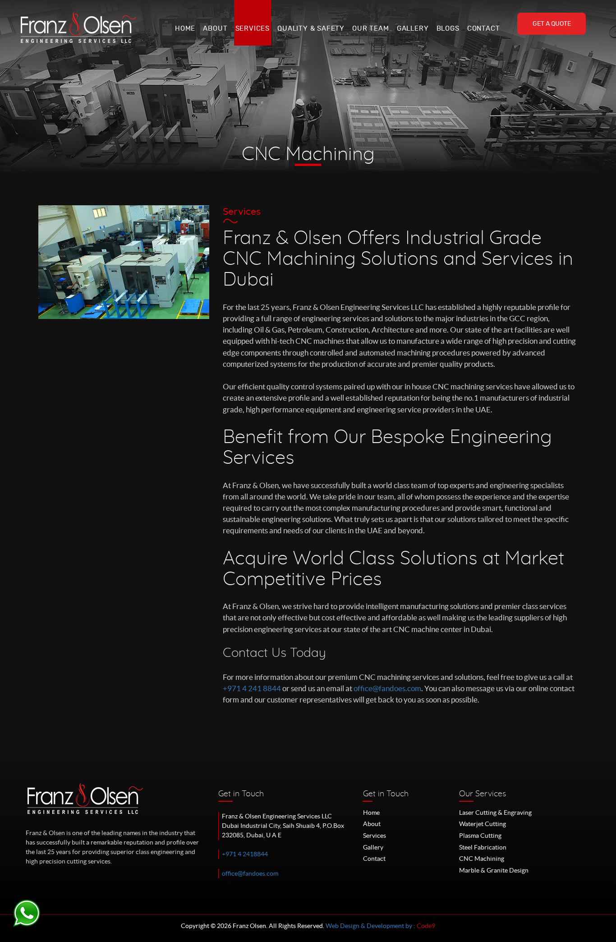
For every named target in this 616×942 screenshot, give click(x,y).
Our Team (370, 28)
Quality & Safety (311, 28)
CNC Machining (481, 858)
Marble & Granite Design (494, 870)
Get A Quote (552, 24)
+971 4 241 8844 (252, 688)
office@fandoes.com (387, 688)
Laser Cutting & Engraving (495, 812)
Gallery (413, 28)
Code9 (426, 925)
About (215, 28)
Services (252, 28)
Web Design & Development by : (371, 925)
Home (185, 28)
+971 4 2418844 (245, 854)
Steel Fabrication (482, 847)
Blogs (448, 28)
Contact (483, 28)
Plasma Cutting (480, 835)
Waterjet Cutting (482, 823)
